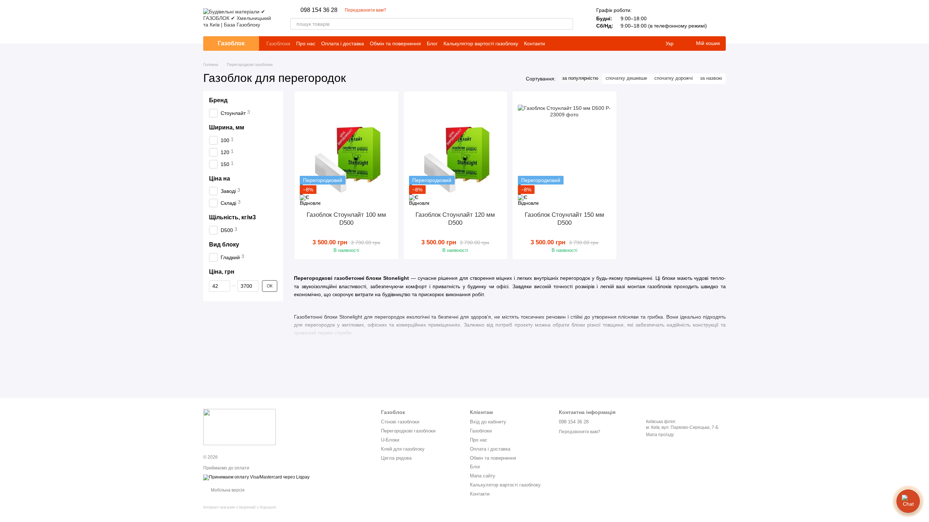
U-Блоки (390, 440)
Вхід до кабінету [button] (488, 421)
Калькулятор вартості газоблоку (480, 43)
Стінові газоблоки (400, 421)
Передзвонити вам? (365, 10)
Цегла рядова (396, 458)
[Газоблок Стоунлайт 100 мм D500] (346, 151)
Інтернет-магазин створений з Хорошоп (239, 507)
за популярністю (580, 78)
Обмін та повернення (395, 43)
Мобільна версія (227, 490)
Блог (432, 43)
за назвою (711, 78)
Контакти (534, 43)
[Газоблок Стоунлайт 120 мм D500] (455, 151)
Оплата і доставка (342, 43)
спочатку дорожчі (673, 78)
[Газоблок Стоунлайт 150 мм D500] (564, 151)
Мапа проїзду (660, 434)
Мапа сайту (482, 475)
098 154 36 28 (318, 10)
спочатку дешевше (626, 78)
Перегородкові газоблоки (408, 431)
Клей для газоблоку (403, 449)
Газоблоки (278, 43)
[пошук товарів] (567, 24)
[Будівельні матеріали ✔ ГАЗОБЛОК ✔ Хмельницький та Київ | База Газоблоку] (239, 426)
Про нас (305, 43)
